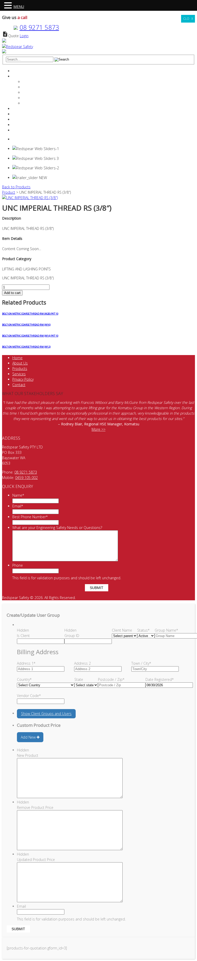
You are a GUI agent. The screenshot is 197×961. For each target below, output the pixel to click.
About (17, 76)
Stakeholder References (42, 97)
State (78, 679)
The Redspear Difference (43, 81)
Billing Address (37, 652)
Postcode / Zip (111, 679)
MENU (18, 6)
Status (143, 630)
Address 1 (26, 663)
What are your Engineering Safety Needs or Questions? (57, 527)
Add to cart (12, 293)
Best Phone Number (30, 516)
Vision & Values (35, 92)
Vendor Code (29, 695)
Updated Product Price (36, 859)
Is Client (23, 635)
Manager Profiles (36, 87)
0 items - (25, 139)
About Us (20, 363)
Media (28, 103)
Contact (18, 124)
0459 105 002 (26, 477)
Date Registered (159, 679)
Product (8, 192)
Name (18, 495)
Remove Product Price (35, 807)
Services (19, 108)
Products (19, 114)
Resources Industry (28, 119)
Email (17, 506)
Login (24, 35)
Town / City (141, 663)
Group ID (71, 635)
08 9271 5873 (39, 27)
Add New (29, 737)
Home (17, 70)
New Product (27, 755)
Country (24, 679)
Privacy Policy (23, 379)
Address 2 (82, 663)
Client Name (122, 630)
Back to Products (16, 186)
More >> (98, 429)
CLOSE (188, 18)
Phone (17, 565)
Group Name (166, 630)
